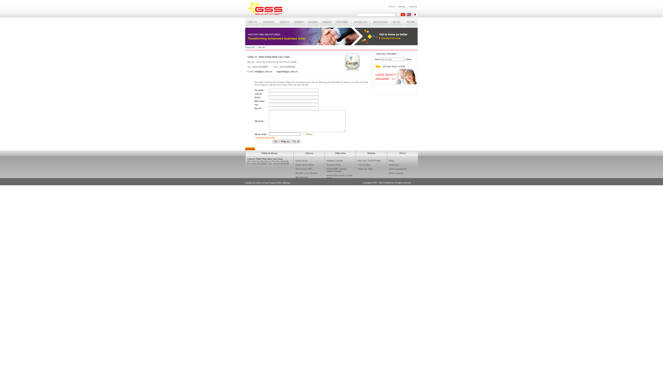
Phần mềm (342, 22)
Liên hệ (391, 6)
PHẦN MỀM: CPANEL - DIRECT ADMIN (337, 170)
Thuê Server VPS (304, 169)
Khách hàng (380, 22)
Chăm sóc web (365, 169)
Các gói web (364, 165)
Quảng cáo (360, 22)
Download (393, 165)
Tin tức (396, 22)
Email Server (302, 161)
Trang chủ (413, 6)
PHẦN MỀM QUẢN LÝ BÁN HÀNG (339, 176)
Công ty (252, 22)
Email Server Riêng (305, 165)
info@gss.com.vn (263, 71)
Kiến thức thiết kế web (369, 161)
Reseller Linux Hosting (306, 173)
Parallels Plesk (334, 165)
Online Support (396, 173)
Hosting (313, 22)
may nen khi (302, 177)
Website (327, 22)
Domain (299, 22)
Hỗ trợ (411, 22)
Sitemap (401, 6)
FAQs (391, 161)
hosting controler (335, 161)
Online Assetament (397, 169)
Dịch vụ (284, 22)
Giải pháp (268, 22)
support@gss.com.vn (287, 71)
